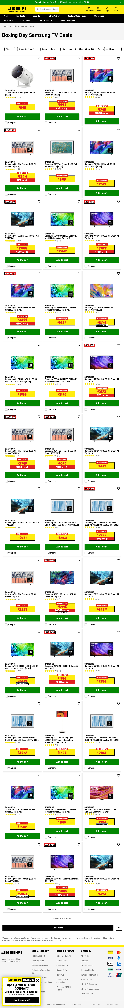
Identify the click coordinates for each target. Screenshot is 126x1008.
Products (20, 16)
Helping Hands (87, 970)
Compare (12, 122)
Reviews (60, 975)
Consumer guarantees (56, 1004)
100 (92, 49)
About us (85, 956)
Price (8, 49)
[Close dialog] (37, 980)
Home (6, 26)
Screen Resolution (48, 49)
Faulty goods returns (40, 965)
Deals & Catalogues (77, 16)
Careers (84, 961)
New (6, 16)
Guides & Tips (62, 970)
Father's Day (54, 16)
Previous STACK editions (63, 988)
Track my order (38, 961)
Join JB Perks (45, 20)
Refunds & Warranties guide (41, 971)
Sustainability (87, 965)
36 (86, 49)
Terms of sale (112, 1004)
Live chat (71, 2)
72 (89, 49)
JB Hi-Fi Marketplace (90, 989)
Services (8, 20)
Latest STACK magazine (62, 980)
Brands (36, 16)
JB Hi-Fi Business (89, 984)
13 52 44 (85, 2)
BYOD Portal (86, 979)
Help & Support (38, 956)
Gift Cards (25, 20)
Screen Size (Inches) (26, 49)
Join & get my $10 (21, 1000)
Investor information (89, 975)
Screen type (67, 49)
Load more (58, 928)
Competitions (62, 965)
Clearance (99, 16)
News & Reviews (67, 20)
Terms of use (95, 1004)
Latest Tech (61, 961)
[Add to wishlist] (39, 58)
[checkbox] (6, 122)
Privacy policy (77, 1004)
